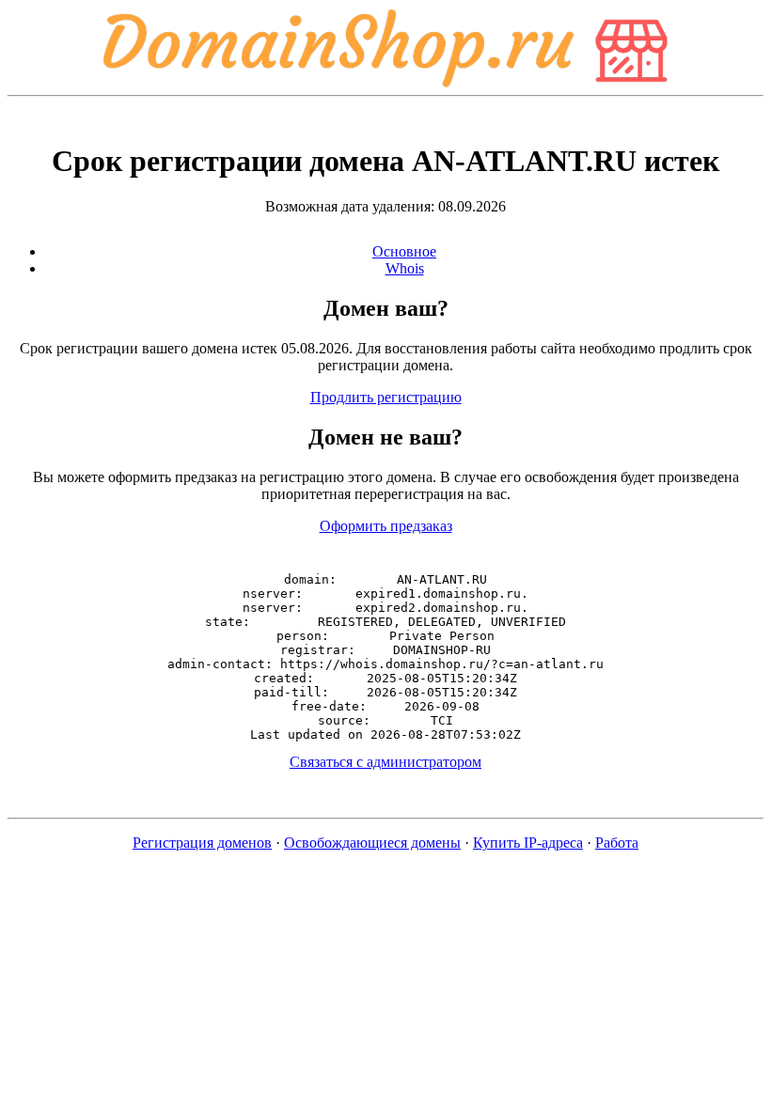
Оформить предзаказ (386, 526)
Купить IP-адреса (528, 843)
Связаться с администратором (385, 762)
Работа (616, 843)
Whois (405, 268)
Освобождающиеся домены (372, 843)
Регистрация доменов (202, 843)
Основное (404, 251)
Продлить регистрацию (386, 397)
